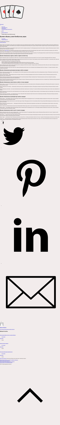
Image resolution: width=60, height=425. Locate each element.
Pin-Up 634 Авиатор (3, 358)
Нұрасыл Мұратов (5, 39)
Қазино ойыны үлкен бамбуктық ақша (6, 362)
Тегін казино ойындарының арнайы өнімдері (7, 329)
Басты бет (3, 26)
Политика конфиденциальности (7, 29)
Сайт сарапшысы (4, 27)
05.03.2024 (3, 353)
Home (3, 30)
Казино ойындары (5, 32)
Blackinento (2, 24)
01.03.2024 (3, 38)
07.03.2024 (3, 345)
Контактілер (4, 28)
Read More (1, 338)
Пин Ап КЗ (7, 50)
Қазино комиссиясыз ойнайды (4, 343)
